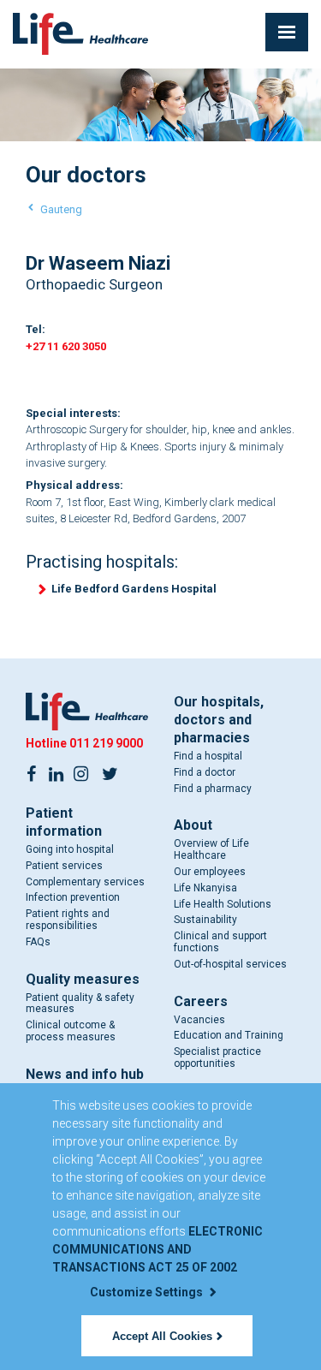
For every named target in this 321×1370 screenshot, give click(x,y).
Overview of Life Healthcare (211, 849)
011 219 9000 (106, 743)
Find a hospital (208, 756)
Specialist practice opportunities (217, 1057)
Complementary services (85, 882)
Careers (201, 1001)
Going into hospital (70, 849)
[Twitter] (110, 772)
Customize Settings (147, 1292)
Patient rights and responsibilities (68, 920)
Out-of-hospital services (230, 964)
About (193, 825)
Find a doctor (204, 772)
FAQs (38, 942)
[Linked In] (56, 772)
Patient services (64, 866)
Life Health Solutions (222, 904)
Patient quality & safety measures (80, 1004)
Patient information (64, 822)
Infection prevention (73, 897)
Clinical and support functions (220, 942)
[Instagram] (80, 772)
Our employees (210, 872)
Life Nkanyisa (205, 888)
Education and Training (228, 1035)
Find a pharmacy (213, 789)
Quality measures (83, 979)
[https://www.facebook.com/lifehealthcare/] (31, 772)
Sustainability (205, 920)
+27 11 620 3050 (66, 346)
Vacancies (199, 1020)
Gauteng (61, 209)
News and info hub (85, 1074)
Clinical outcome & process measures (71, 1031)
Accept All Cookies (162, 1336)
